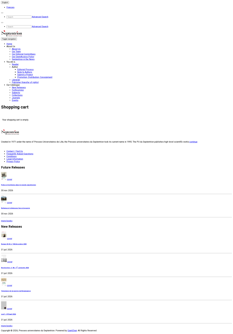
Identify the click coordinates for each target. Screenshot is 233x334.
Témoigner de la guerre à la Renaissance (16, 291)
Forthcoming (18, 90)
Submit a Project (25, 74)
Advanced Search (40, 17)
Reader (15, 64)
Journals (16, 97)
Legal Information (14, 159)
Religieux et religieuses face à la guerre (15, 208)
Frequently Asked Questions (19, 154)
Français (10, 7)
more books (6, 221)
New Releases (19, 87)
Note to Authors (24, 72)
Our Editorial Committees (23, 54)
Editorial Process (25, 69)
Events (15, 100)
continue (193, 142)
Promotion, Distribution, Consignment (34, 77)
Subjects (16, 92)
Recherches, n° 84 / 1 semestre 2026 (15, 268)
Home (9, 44)
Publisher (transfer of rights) (25, 82)
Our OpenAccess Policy (23, 56)
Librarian (16, 80)
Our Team (16, 51)
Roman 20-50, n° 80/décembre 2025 (14, 244)
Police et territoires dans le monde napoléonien (18, 185)
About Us (16, 49)
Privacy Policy (13, 161)
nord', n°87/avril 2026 (8, 314)
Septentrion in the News (23, 59)
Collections (17, 95)
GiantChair (72, 330)
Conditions (11, 156)
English (5, 2)
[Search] (2, 12)
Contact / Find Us (14, 151)
